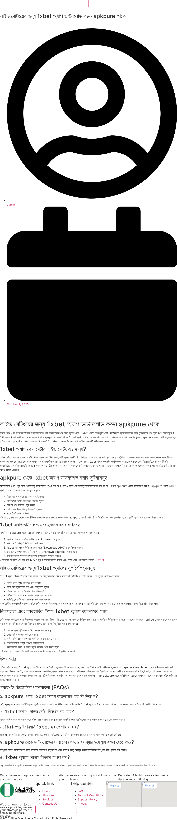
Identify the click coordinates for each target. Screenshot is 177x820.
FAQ (80, 791)
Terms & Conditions (90, 795)
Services (47, 799)
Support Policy (87, 799)
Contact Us (49, 803)
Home (46, 791)
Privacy (82, 803)
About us (48, 795)
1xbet (100, 560)
